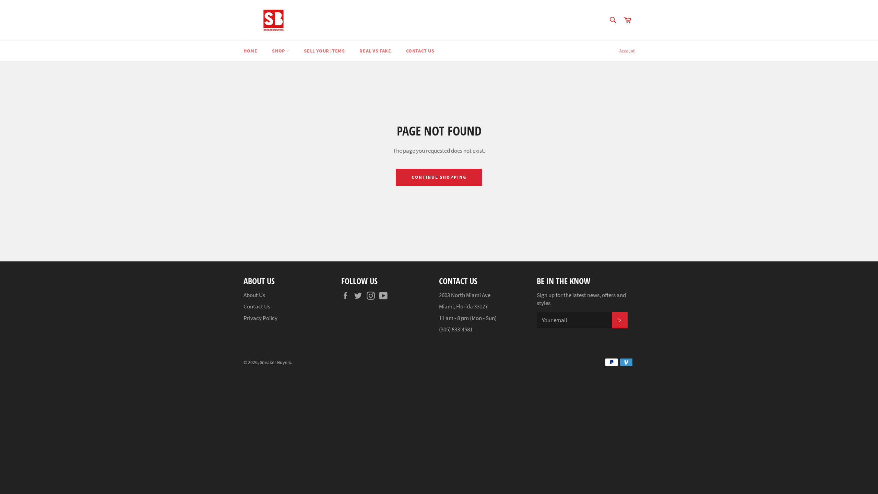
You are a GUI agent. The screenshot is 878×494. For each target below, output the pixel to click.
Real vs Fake (375, 51)
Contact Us (420, 51)
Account (626, 51)
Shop (279, 51)
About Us (254, 295)
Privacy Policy (260, 318)
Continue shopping (439, 177)
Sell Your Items (324, 51)
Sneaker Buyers (275, 362)
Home (250, 51)
